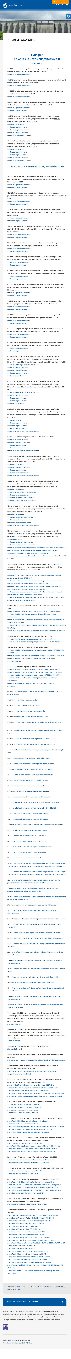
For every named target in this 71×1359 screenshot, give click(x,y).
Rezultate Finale (16, 124)
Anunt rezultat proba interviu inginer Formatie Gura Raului (32, 847)
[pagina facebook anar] (57, 4)
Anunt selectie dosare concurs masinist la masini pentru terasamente (36, 825)
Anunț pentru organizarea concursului (23, 365)
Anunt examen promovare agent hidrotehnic (22, 1110)
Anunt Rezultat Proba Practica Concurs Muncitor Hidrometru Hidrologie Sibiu (34, 1185)
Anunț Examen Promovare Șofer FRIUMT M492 (23, 1229)
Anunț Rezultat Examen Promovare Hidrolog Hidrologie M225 (28, 1257)
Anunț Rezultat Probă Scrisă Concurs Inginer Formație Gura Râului (30, 1130)
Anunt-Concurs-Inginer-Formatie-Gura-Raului (23, 1124)
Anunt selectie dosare (17, 133)
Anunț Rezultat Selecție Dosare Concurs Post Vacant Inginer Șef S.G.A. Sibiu (33, 1146)
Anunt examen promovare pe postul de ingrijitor (28, 780)
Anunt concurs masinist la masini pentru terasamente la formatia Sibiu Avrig (36, 631)
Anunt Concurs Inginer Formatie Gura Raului (22, 1174)
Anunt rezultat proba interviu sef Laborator (27, 858)
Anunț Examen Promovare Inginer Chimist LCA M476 (25, 1224)
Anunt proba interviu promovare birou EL (31, 711)
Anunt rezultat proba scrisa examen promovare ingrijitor (31, 769)
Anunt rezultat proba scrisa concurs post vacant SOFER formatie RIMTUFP (36, 675)
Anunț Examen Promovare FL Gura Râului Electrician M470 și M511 (30, 1218)
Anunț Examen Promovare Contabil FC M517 (22, 1246)
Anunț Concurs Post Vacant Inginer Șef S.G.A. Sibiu (24, 1143)
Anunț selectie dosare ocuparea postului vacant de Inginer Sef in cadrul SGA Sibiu (35, 1094)
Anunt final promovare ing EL (27, 700)
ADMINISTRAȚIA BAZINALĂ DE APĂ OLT (20, 1287)
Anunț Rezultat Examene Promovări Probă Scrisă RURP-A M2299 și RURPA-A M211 (36, 1243)
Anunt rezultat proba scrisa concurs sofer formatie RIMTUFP (31, 659)
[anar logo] (12, 4)
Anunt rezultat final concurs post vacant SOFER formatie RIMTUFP (33, 670)
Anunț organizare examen (19, 75)
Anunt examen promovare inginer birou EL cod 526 (34, 739)
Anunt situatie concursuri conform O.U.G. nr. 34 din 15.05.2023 (34, 808)
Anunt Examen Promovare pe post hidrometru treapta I (31, 758)
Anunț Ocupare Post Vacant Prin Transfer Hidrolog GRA (27, 1204)
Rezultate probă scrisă (18, 111)
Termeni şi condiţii (8, 1343)
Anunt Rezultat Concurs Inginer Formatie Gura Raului (25, 1171)
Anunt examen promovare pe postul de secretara (29, 786)
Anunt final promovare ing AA (26, 706)
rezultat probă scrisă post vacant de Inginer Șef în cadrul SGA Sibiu (35, 1088)
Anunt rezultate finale (17, 440)
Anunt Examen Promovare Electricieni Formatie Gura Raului (28, 1163)
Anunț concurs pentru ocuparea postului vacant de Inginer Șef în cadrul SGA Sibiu (35, 1096)
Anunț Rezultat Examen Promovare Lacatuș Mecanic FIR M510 (29, 1262)
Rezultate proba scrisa (18, 130)
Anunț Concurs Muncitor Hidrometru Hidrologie (23, 1193)
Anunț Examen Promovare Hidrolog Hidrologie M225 (25, 1235)
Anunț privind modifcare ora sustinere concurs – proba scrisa (28, 1091)
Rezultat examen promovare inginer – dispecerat (24, 1107)
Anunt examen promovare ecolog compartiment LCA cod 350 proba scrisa (35, 642)
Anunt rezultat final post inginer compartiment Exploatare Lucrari (35, 933)
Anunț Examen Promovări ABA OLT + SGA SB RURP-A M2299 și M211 (31, 1240)
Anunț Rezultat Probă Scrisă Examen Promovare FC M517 (27, 1254)
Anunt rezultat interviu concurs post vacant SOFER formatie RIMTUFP (34, 672)
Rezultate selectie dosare (19, 448)
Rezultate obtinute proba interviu (21, 501)
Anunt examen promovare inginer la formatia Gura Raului (31, 983)
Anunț (9, 1088)
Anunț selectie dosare (17, 158)
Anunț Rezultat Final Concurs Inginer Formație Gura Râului (27, 1121)
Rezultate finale (15, 490)
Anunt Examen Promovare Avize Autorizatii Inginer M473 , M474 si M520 (32, 1215)
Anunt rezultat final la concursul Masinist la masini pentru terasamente (34, 611)
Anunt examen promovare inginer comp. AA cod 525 (34, 744)
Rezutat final (14, 539)
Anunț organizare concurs (19, 136)
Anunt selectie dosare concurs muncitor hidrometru (30, 819)
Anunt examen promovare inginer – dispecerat (23, 1113)
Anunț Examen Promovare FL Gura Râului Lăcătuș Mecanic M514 (30, 1221)
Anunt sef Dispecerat (14, 1024)
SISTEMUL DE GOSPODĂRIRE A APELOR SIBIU (49, 1287)
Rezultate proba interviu (18, 127)
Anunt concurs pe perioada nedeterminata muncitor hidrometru (34, 905)
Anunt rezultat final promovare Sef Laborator (28, 836)
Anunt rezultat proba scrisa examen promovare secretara (32, 764)
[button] (68, 16)
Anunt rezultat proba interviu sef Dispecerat (27, 852)
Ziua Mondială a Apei (14, 1049)
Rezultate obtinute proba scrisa (21, 498)
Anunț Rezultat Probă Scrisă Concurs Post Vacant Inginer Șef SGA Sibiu (32, 1149)
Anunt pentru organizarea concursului (23, 431)
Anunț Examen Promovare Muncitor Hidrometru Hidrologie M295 (29, 1238)
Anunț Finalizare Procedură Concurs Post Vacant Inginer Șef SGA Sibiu (31, 1152)
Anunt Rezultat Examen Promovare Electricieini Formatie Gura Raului (31, 1160)
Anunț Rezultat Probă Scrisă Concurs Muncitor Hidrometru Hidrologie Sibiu (33, 1188)
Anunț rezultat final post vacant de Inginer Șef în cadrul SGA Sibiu (30, 1085)
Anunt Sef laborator (14, 1041)
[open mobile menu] (67, 4)
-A (44, 584)
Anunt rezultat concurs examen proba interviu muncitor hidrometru (36, 803)
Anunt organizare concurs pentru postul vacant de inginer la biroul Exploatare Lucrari (36, 1060)
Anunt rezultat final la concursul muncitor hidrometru (30, 797)
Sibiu (42, 1193)
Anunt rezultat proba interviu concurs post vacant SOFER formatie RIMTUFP (37, 656)
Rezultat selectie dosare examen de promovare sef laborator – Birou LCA (37, 919)
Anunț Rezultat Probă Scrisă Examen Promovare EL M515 (27, 1251)
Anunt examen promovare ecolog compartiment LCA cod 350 (31, 639)
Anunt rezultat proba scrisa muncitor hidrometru (29, 814)
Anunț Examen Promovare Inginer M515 (21, 1249)
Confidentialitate (20, 1343)
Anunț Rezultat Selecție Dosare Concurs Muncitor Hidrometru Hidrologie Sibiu (34, 1190)
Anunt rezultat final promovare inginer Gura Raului (30, 830)
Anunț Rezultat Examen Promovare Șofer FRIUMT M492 (27, 1260)
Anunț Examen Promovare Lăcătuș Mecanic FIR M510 (26, 1232)
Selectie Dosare (15, 661)
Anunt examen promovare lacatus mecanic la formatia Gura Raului (35, 977)
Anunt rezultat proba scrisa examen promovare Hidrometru (33, 775)
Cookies (29, 1343)
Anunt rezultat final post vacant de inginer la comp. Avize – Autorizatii (36, 938)
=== (21, 991)
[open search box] (62, 4)
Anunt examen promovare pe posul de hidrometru (29, 792)
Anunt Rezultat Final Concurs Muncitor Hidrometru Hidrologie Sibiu (30, 1182)
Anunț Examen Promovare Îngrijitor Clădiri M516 (24, 1226)
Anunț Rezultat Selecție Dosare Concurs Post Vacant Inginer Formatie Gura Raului (35, 1127)
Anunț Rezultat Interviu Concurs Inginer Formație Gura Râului (28, 1132)
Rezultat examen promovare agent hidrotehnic (23, 1105)
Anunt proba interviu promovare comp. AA (31, 717)
